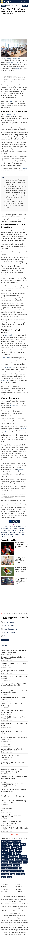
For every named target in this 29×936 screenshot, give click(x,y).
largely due (4, 380)
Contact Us (18, 887)
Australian (4, 528)
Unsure (6, 636)
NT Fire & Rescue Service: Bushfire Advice (13, 732)
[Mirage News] (6, 1)
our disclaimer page (19, 934)
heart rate (10, 537)
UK (14, 853)
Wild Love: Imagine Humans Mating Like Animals (21, 569)
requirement (14, 405)
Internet (3, 877)
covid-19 (19, 853)
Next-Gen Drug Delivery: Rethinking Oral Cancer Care (13, 802)
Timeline (4, 646)
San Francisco (14, 535)
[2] (20, 920)
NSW (3, 847)
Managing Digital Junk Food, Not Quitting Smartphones (12, 750)
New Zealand (5, 868)
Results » (22, 640)
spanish (21, 528)
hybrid (17, 69)
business (4, 853)
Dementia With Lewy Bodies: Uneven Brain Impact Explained (14, 651)
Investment (4, 859)
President (21, 871)
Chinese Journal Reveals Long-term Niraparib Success (13, 790)
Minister (12, 850)
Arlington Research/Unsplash (9, 58)
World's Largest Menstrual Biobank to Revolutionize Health (14, 692)
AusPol (11, 862)
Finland (21, 530)
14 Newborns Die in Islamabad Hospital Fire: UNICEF (12, 822)
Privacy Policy (5, 889)
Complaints (18, 891)
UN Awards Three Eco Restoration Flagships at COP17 (13, 756)
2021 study (8, 335)
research (11, 101)
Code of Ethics (19, 884)
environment (13, 528)
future (9, 871)
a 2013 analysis (9, 368)
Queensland (19, 850)
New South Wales (14, 856)
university (18, 841)
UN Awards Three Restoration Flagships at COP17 (11, 816)
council (9, 853)
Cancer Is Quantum (7, 744)
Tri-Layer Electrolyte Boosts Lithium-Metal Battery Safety (14, 777)
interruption (5, 535)
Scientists (4, 871)
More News (14, 834)
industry (25, 859)
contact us (7, 934)
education (11, 859)
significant (20, 470)
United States (22, 526)
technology (18, 859)
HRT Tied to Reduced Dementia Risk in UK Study (14, 705)
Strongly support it (10, 622)
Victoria (8, 847)
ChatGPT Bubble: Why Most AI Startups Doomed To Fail (21, 581)
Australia (8, 526)
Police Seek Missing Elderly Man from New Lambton (14, 739)
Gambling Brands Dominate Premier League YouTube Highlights (14, 684)
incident (9, 877)
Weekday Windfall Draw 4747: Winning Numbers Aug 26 (11, 771)
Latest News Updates (4, 885)
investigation (5, 862)
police (10, 844)
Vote (5, 640)
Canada (14, 526)
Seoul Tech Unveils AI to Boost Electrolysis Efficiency (12, 784)
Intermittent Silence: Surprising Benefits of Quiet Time (21, 545)
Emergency (9, 865)
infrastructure (23, 856)
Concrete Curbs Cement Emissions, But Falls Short (13, 658)
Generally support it (10, 625)
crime (3, 865)
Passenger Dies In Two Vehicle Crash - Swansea (14, 677)
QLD (21, 868)
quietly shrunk (13, 62)
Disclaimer (4, 891)
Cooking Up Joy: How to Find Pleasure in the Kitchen (20, 560)
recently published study (12, 114)
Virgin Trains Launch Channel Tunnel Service (14, 724)
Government (12, 530)
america (13, 874)
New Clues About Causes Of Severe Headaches (13, 664)
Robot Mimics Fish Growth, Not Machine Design (12, 711)
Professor (14, 847)
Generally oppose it (10, 629)
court (23, 874)
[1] (19, 920)
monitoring (4, 533)
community (4, 844)
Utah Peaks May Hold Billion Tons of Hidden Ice (14, 718)
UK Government (14, 868)
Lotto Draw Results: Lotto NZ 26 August (12, 809)
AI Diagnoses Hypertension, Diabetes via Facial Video (14, 698)
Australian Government (17, 533)
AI (17, 530)
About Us (18, 889)
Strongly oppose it (10, 632)
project (25, 862)
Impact (18, 874)
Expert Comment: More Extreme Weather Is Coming (12, 763)
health (19, 847)
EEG (18, 123)
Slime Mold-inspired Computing (12, 796)
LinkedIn (3, 530)
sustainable (16, 865)
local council (4, 856)
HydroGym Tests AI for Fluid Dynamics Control (14, 829)
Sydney (15, 871)
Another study (5, 358)
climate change (5, 874)
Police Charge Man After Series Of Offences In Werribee (13, 671)
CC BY (19, 58)
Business (3, 5)
